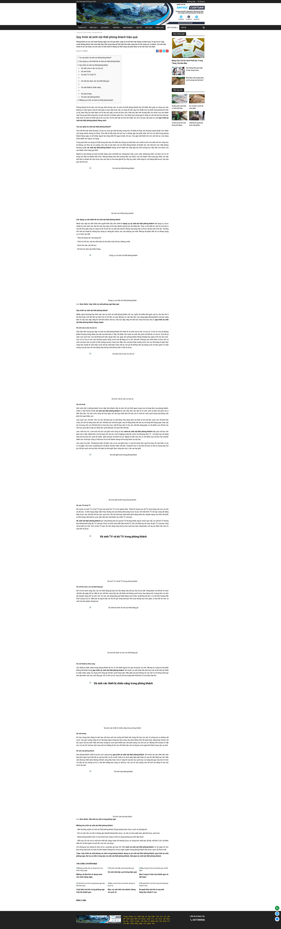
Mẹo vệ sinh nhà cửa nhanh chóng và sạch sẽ (122, 890)
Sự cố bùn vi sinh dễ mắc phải (196, 107)
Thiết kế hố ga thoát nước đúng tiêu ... (196, 124)
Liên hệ (183, 27)
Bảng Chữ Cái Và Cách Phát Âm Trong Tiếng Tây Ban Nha (187, 62)
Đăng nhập (191, 1)
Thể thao (148, 27)
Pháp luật (160, 27)
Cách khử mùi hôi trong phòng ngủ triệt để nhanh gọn (90, 890)
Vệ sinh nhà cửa (97, 32)
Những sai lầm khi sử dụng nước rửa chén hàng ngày (89, 875)
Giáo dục (93, 27)
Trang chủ (82, 27)
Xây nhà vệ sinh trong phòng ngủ (102, 819)
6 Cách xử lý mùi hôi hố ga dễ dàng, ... (179, 124)
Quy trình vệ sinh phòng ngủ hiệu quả (104, 304)
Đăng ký (202, 1)
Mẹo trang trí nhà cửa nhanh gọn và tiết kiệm (153, 875)
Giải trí (139, 27)
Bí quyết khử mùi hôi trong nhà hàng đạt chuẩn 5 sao (151, 890)
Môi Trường (172, 27)
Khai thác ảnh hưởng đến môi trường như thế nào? (195, 79)
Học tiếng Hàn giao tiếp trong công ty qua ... (194, 69)
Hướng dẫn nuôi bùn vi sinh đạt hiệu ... (179, 107)
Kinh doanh (127, 27)
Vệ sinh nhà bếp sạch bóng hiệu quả (122, 872)
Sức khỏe (105, 27)
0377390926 (198, 920)
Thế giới (116, 27)
